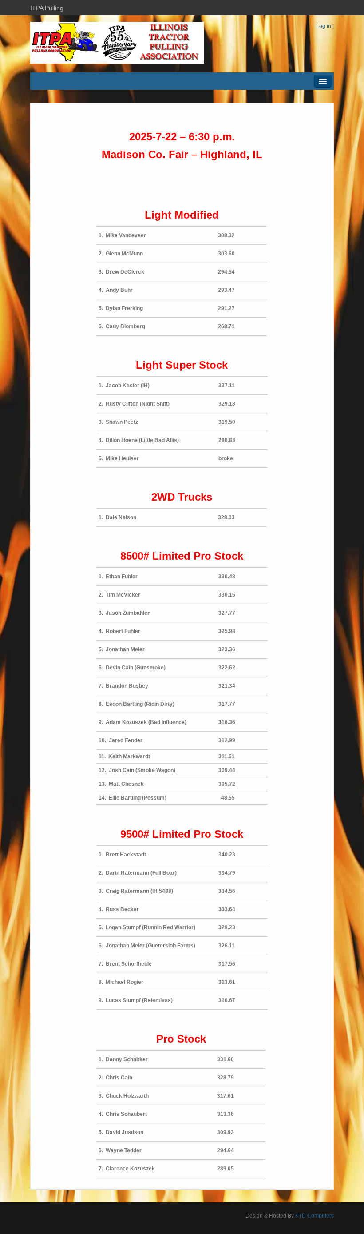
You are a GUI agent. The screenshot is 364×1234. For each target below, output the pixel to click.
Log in (323, 26)
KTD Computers (314, 1216)
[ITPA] (117, 42)
